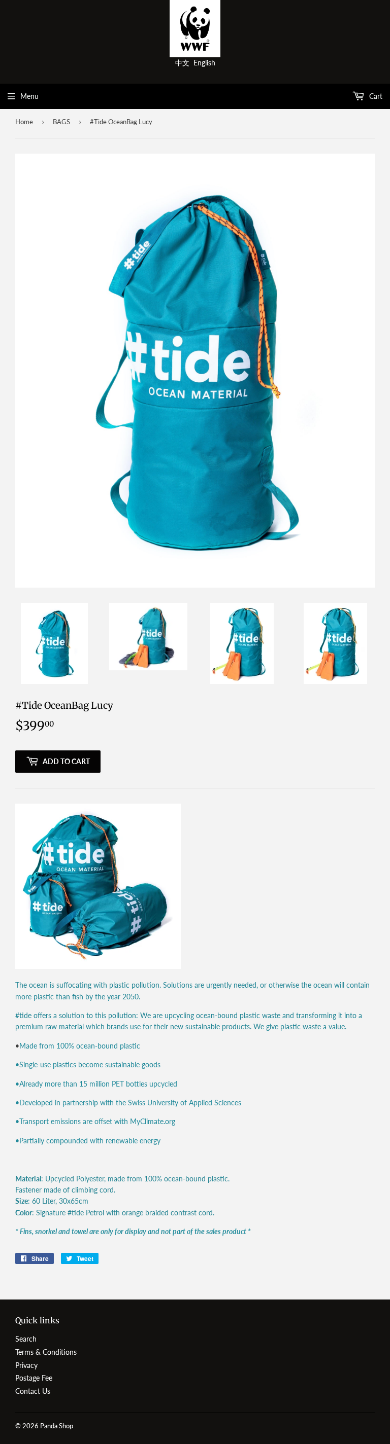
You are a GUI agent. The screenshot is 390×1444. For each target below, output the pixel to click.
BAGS (61, 122)
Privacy (26, 1365)
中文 (182, 62)
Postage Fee (33, 1378)
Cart (374, 96)
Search (26, 1338)
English (204, 62)
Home (24, 122)
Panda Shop (56, 1426)
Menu (29, 96)
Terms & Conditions (46, 1352)
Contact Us (32, 1391)
